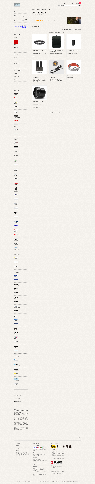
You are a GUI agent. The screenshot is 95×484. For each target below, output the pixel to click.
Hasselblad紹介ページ (36, 26)
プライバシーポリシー (38, 481)
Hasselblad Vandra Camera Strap (74, 75)
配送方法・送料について (56, 481)
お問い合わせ (30, 481)
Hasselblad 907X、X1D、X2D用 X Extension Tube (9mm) (46, 50)
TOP (33, 9)
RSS (74, 481)
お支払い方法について (47, 481)
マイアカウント (68, 3)
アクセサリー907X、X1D (45, 9)
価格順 (75, 29)
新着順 (79, 29)
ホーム (18, 481)
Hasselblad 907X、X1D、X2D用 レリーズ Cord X (61, 75)
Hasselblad (37, 9)
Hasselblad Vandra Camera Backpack (58, 50)
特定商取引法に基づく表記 (67, 481)
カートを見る (77, 3)
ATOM (76, 481)
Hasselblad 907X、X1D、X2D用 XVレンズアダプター (45, 101)
